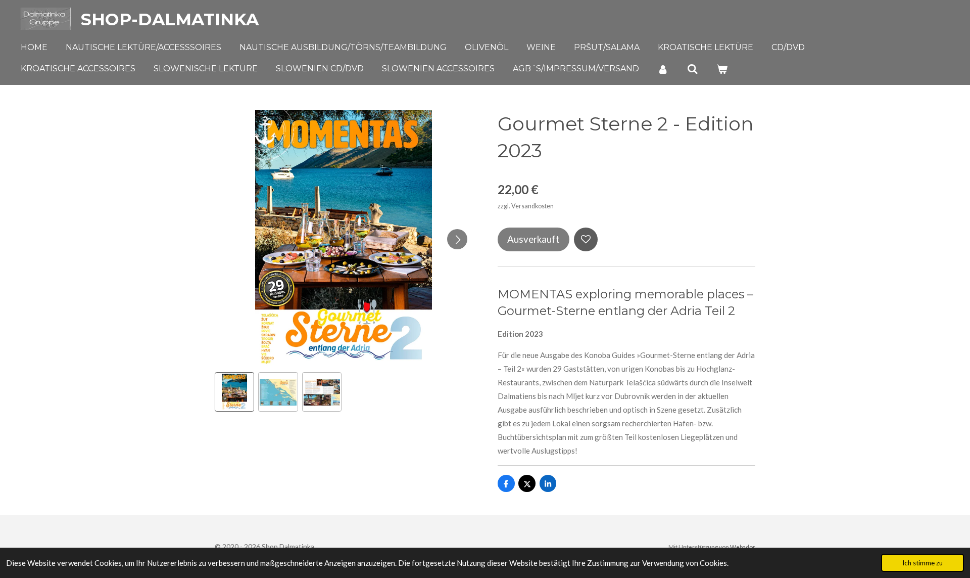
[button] (234, 392)
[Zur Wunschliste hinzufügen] (586, 239)
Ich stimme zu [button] (922, 563)
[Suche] (692, 69)
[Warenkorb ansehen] (722, 69)
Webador (742, 546)
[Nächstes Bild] (457, 239)
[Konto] (663, 69)
